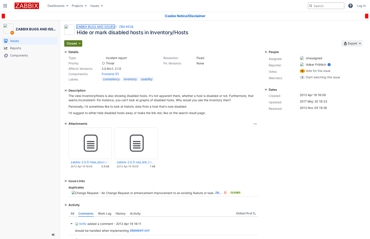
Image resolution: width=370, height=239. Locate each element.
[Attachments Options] (255, 123)
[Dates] (265, 89)
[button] (5, 5)
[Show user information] (329, 64)
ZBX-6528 (126, 26)
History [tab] (121, 213)
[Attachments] (65, 123)
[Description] (65, 90)
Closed (235, 192)
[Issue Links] (65, 181)
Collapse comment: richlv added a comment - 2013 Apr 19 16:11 (71, 223)
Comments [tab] (86, 213)
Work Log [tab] (104, 213)
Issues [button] (94, 5)
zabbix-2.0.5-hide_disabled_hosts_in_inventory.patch (90, 162)
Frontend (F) (110, 74)
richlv (83, 224)
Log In (361, 5)
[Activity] (65, 204)
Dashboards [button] (56, 5)
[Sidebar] (53, 235)
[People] (265, 51)
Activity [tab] (135, 213)
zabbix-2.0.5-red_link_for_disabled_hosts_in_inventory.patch (136, 162)
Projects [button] (77, 5)
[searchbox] (326, 6)
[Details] (65, 51)
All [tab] (72, 213)
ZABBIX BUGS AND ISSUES (96, 26)
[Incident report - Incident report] (103, 58)
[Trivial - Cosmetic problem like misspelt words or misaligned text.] (103, 63)
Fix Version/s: (172, 63)
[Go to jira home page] (26, 5)
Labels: (74, 79)
